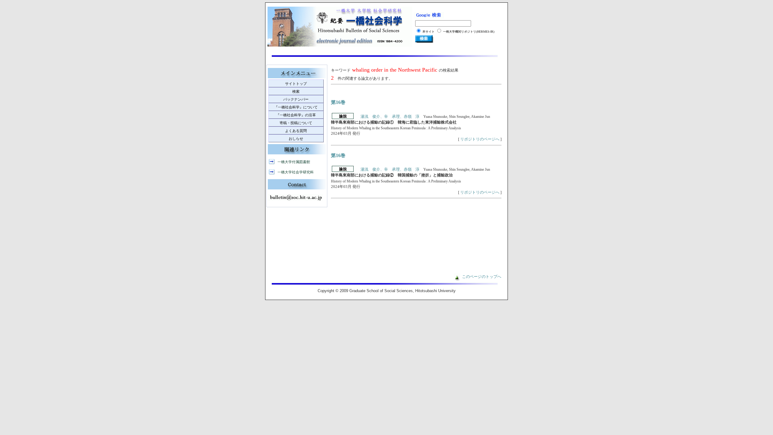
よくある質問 (296, 131)
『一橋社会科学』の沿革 (296, 115)
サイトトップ (296, 84)
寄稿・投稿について (296, 123)
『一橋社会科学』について (296, 107)
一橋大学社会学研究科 (295, 172)
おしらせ (296, 139)
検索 (296, 91)
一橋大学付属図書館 (293, 162)
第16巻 (338, 102)
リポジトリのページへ (479, 139)
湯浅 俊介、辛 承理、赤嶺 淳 (390, 116)
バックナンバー (296, 99)
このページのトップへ (481, 277)
